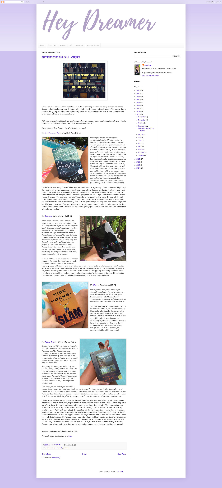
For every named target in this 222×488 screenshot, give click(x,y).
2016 (138, 162)
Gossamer (48, 216)
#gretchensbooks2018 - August (61, 56)
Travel (62, 45)
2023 (138, 99)
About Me (52, 45)
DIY (70, 45)
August (141, 134)
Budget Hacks (93, 45)
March (140, 149)
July (139, 137)
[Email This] (65, 445)
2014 (138, 168)
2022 (138, 102)
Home (42, 45)
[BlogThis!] (67, 445)
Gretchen (147, 65)
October (141, 123)
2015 (138, 165)
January (141, 155)
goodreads (66, 448)
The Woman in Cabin (52, 133)
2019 (138, 111)
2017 (138, 159)
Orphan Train (49, 342)
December (142, 117)
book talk (59, 448)
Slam (95, 285)
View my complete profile (150, 76)
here (70, 436)
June (140, 140)
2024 (138, 96)
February (141, 152)
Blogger (120, 471)
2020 (138, 108)
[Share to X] (70, 445)
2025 (138, 93)
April (140, 146)
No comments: (56, 444)
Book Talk (80, 45)
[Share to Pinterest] (75, 445)
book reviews (52, 448)
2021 (138, 105)
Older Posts (122, 454)
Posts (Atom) (55, 458)
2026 (138, 90)
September (142, 126)
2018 (138, 114)
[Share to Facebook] (72, 445)
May (140, 143)
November (142, 120)
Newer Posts (46, 454)
